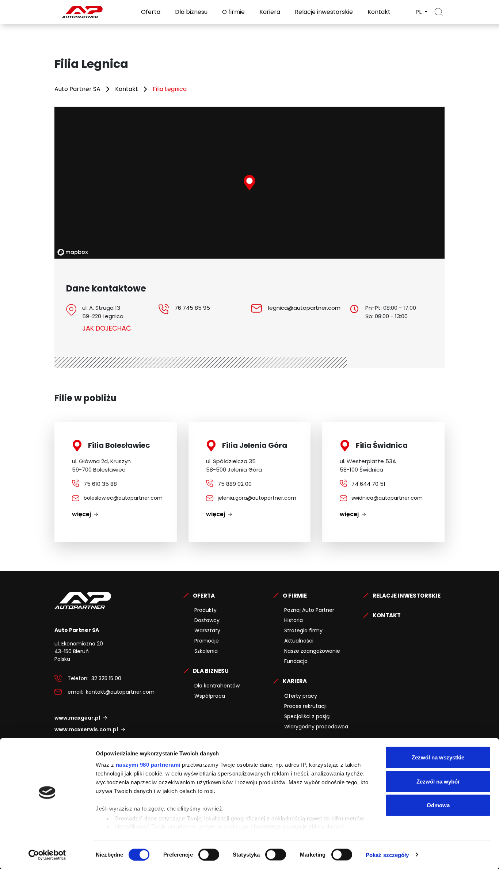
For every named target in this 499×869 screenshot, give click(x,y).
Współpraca (209, 696)
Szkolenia (206, 651)
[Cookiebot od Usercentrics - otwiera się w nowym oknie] (47, 854)
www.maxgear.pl (77, 717)
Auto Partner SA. (78, 4)
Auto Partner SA (77, 89)
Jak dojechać (106, 328)
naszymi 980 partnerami (148, 765)
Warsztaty (207, 630)
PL (419, 12)
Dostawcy (207, 620)
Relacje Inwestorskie (407, 595)
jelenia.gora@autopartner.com (257, 498)
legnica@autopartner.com (304, 308)
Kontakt (378, 12)
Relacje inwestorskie (323, 12)
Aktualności (298, 640)
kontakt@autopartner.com (120, 691)
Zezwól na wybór (438, 781)
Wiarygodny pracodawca (316, 726)
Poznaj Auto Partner (309, 610)
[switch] (208, 854)
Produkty (205, 610)
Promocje (206, 640)
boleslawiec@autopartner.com (123, 498)
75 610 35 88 (100, 484)
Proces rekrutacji (305, 706)
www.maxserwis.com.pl (86, 729)
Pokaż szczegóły (387, 854)
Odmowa (438, 805)
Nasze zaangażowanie (312, 651)
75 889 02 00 (235, 484)
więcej (81, 514)
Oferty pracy (300, 696)
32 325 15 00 (106, 678)
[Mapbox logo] (73, 252)
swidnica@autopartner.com (387, 498)
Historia (293, 620)
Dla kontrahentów (217, 685)
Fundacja (296, 661)
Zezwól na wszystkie (438, 757)
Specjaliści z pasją (307, 716)
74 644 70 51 (368, 484)
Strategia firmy (303, 630)
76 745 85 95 (192, 308)
